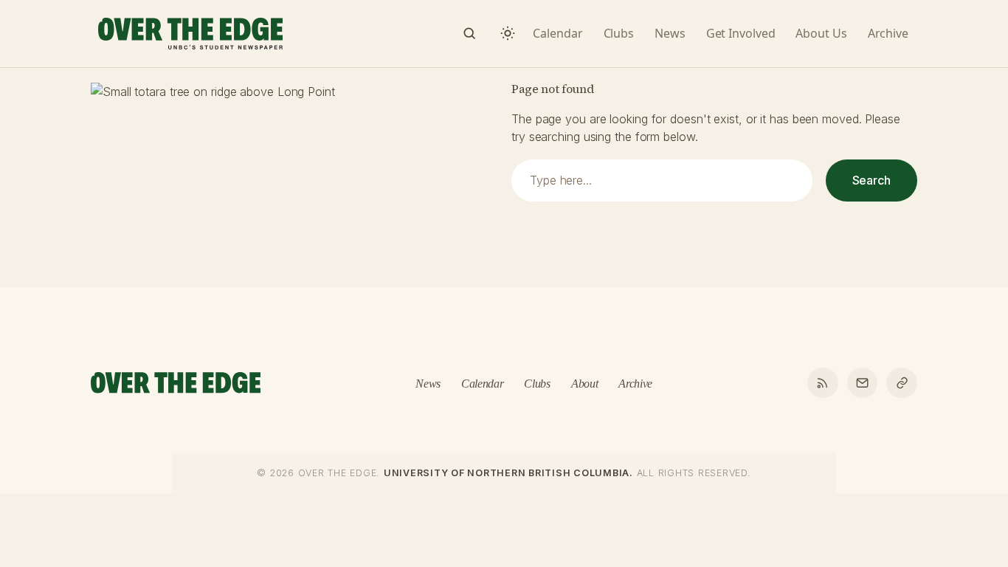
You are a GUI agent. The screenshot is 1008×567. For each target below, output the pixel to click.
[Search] (469, 33)
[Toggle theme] (507, 33)
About (584, 383)
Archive (635, 383)
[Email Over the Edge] (862, 383)
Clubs (537, 383)
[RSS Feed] (822, 383)
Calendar (482, 383)
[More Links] (901, 383)
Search (871, 180)
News (428, 383)
